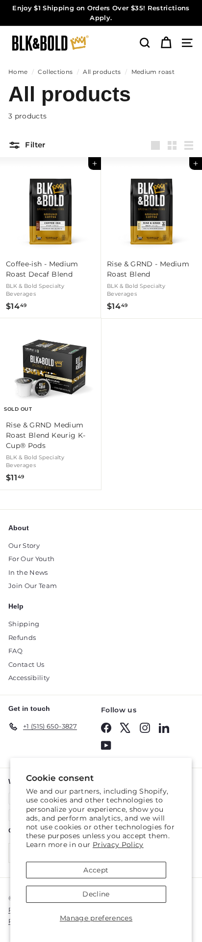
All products (102, 71)
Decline (95, 894)
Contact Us (26, 664)
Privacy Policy (118, 844)
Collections (55, 71)
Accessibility (29, 678)
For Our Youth (31, 559)
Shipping (24, 624)
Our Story (24, 545)
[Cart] (165, 42)
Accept (95, 870)
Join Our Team (32, 585)
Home (17, 71)
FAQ (15, 651)
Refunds (22, 637)
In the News (28, 572)
